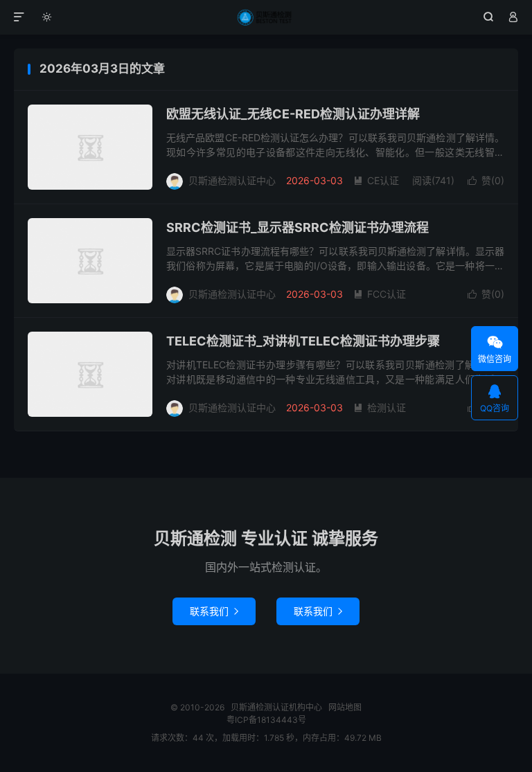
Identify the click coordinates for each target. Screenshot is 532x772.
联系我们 (214, 611)
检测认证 (379, 407)
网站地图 (345, 707)
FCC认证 (379, 294)
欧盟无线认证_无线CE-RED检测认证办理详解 (293, 114)
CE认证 (376, 180)
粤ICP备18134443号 (266, 720)
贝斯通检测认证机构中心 (266, 17)
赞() (486, 180)
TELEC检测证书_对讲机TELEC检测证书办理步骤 (303, 341)
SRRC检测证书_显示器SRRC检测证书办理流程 (297, 227)
